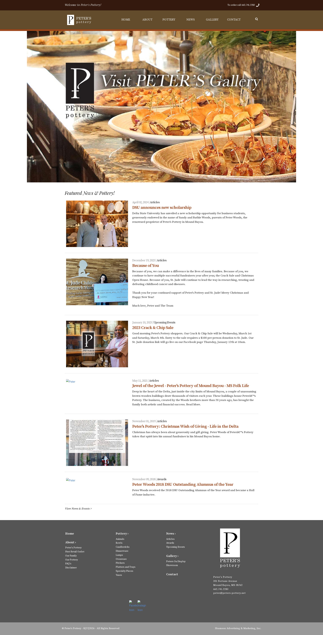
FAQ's (68, 563)
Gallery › (172, 556)
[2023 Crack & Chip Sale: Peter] (97, 344)
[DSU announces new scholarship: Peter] (97, 224)
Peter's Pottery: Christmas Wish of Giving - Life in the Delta (185, 426)
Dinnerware (122, 551)
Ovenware (121, 559)
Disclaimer (71, 567)
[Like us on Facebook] (133, 606)
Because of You (145, 265)
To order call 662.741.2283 (241, 5)
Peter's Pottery (73, 547)
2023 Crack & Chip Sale (152, 327)
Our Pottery (71, 559)
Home (69, 534)
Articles (154, 202)
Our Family (71, 555)
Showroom (172, 565)
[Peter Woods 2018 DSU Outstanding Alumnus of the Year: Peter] (97, 480)
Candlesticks (123, 547)
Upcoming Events (164, 322)
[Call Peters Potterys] (258, 5)
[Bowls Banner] (169, 180)
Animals (120, 539)
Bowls (119, 542)
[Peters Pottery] (230, 549)
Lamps (119, 555)
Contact (172, 574)
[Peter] (97, 442)
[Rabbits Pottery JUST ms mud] (156, 180)
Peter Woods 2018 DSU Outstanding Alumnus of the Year (182, 484)
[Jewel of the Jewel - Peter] (97, 381)
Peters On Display (176, 561)
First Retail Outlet (74, 551)
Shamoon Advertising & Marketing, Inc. (238, 628)
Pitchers (120, 563)
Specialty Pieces (124, 571)
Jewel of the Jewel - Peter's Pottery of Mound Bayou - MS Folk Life (190, 385)
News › (171, 534)
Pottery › (122, 534)
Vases (119, 575)
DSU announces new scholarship (161, 207)
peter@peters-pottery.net (229, 593)
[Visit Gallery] (165, 180)
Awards (161, 479)
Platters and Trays (125, 567)
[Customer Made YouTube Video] (160, 180)
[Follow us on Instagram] (142, 606)
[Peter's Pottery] (80, 20)
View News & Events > (78, 508)
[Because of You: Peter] (97, 282)
